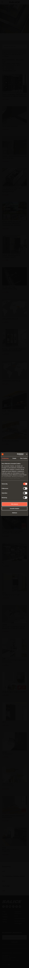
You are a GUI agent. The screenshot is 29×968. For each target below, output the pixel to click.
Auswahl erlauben (14, 508)
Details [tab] (14, 458)
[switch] (25, 488)
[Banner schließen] (26, 454)
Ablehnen (14, 512)
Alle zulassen (14, 504)
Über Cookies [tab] (23, 458)
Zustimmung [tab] (5, 458)
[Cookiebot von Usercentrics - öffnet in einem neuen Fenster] (17, 454)
